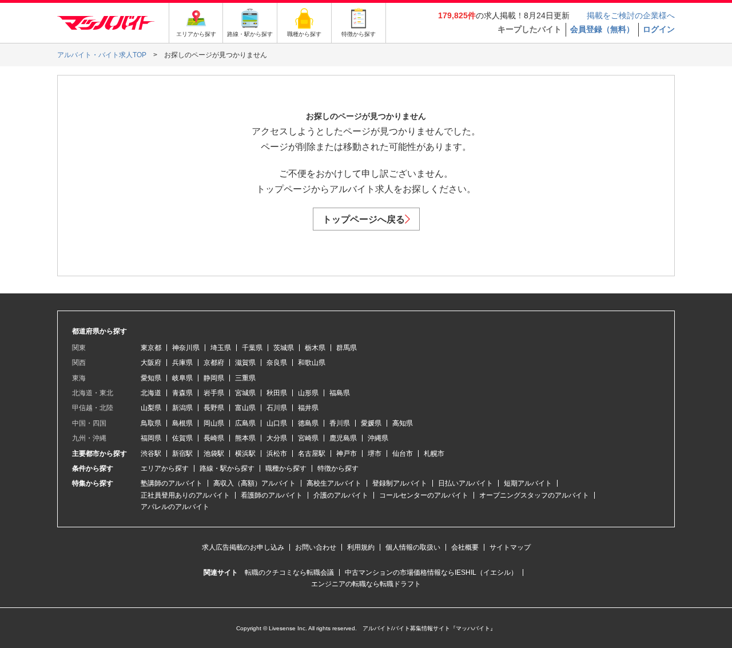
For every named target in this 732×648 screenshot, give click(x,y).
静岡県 (214, 378)
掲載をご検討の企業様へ (631, 15)
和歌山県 (311, 363)
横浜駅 (245, 454)
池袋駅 (214, 454)
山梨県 (151, 408)
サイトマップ (510, 547)
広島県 (245, 423)
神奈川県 (186, 348)
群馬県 (346, 348)
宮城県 (245, 393)
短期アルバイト (528, 483)
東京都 (151, 348)
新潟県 (182, 408)
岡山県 (214, 423)
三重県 (245, 378)
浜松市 (276, 454)
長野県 (214, 408)
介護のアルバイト (340, 495)
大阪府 (151, 363)
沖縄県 (378, 438)
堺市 (374, 454)
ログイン (659, 29)
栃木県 (315, 348)
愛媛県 (371, 423)
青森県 (182, 393)
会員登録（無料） (602, 29)
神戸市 (346, 454)
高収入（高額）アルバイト (254, 483)
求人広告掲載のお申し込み (243, 547)
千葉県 (252, 348)
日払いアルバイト (465, 483)
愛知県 (151, 378)
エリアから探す (165, 468)
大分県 (276, 438)
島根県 (182, 423)
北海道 (151, 393)
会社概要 (465, 547)
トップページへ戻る (364, 219)
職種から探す (286, 468)
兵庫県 (182, 363)
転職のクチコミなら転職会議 (289, 573)
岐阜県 (182, 378)
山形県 (308, 393)
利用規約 (361, 547)
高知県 (402, 423)
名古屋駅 (311, 454)
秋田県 (276, 393)
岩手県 (214, 393)
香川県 (339, 423)
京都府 (214, 363)
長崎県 (214, 438)
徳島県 (308, 423)
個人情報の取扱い (412, 547)
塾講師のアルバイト (171, 483)
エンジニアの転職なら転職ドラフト (366, 584)
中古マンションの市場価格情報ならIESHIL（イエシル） (431, 573)
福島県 (339, 393)
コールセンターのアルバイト (423, 495)
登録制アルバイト (399, 483)
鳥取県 (151, 423)
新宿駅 (182, 454)
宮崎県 (308, 438)
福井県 (308, 408)
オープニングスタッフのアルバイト (534, 495)
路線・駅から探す (227, 468)
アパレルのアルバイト (175, 507)
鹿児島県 (343, 438)
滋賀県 (245, 363)
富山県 (245, 408)
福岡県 (151, 438)
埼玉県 (220, 348)
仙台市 (402, 454)
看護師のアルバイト (272, 495)
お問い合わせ (315, 547)
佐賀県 (182, 438)
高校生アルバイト (334, 483)
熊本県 (245, 438)
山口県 (276, 423)
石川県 (276, 408)
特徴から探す (338, 468)
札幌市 (434, 454)
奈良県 (276, 363)
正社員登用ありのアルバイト (185, 495)
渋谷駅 (151, 454)
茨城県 (283, 348)
